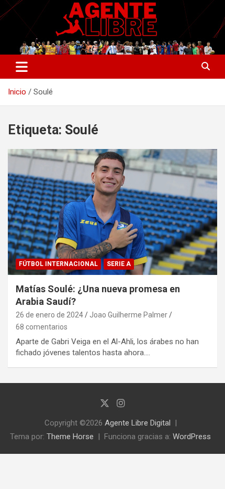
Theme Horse (70, 436)
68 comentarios (42, 327)
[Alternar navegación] (22, 67)
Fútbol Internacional (58, 264)
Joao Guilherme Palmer (128, 315)
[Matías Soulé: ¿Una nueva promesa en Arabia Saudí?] (112, 211)
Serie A (119, 264)
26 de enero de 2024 (49, 315)
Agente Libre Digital (138, 423)
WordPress (192, 436)
